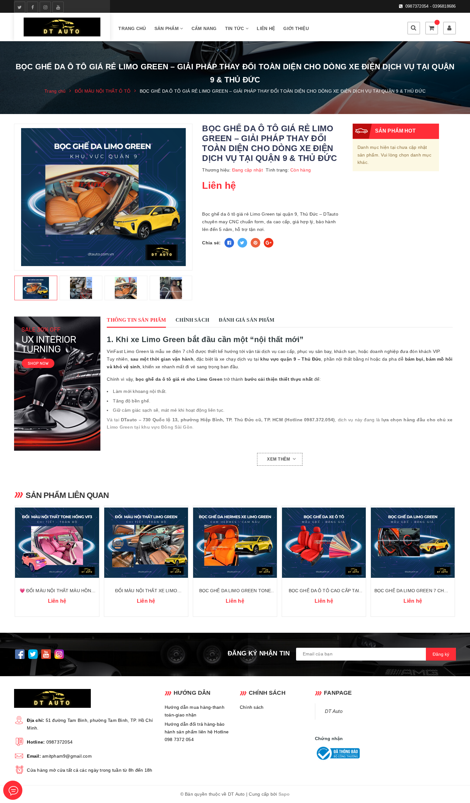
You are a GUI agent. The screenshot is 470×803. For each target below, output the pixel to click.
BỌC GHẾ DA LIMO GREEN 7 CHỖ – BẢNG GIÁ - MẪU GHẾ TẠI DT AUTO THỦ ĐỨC (412, 591)
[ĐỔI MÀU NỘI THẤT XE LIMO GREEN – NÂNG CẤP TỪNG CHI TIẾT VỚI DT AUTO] (146, 542)
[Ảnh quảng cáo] (59, 384)
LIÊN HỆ (266, 28)
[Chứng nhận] (337, 753)
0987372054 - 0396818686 (430, 6)
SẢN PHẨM (167, 28)
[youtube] (58, 7)
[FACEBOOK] (19, 654)
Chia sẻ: (211, 242)
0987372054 (59, 742)
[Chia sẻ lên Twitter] (242, 243)
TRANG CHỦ (132, 28)
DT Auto (333, 711)
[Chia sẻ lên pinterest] (255, 243)
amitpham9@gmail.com (67, 756)
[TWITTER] (32, 654)
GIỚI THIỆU (296, 28)
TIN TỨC (235, 28)
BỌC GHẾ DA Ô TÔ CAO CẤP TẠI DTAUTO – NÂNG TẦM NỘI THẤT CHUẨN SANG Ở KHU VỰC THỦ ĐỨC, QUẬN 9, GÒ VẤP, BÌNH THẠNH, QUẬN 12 (324, 591)
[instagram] (45, 7)
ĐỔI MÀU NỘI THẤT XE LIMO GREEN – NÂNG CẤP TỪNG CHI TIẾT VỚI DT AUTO (146, 591)
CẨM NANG (204, 28)
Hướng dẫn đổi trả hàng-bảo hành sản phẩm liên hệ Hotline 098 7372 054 (197, 732)
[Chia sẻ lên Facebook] (229, 243)
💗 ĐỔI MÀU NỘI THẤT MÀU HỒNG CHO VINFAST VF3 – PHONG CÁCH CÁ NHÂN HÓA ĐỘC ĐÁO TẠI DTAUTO (57, 591)
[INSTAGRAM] (59, 654)
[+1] (268, 243)
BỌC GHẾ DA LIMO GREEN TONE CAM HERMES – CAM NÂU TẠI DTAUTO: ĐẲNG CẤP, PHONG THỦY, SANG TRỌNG (235, 591)
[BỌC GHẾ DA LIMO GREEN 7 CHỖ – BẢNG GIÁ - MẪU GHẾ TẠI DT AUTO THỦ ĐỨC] (413, 542)
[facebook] (32, 7)
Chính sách (252, 707)
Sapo (284, 794)
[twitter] (19, 7)
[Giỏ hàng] (431, 28)
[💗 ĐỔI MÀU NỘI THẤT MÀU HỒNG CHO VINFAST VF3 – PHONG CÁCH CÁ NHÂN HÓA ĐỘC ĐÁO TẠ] (57, 542)
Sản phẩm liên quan (67, 495)
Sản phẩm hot (395, 131)
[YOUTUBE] (45, 654)
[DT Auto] (62, 27)
